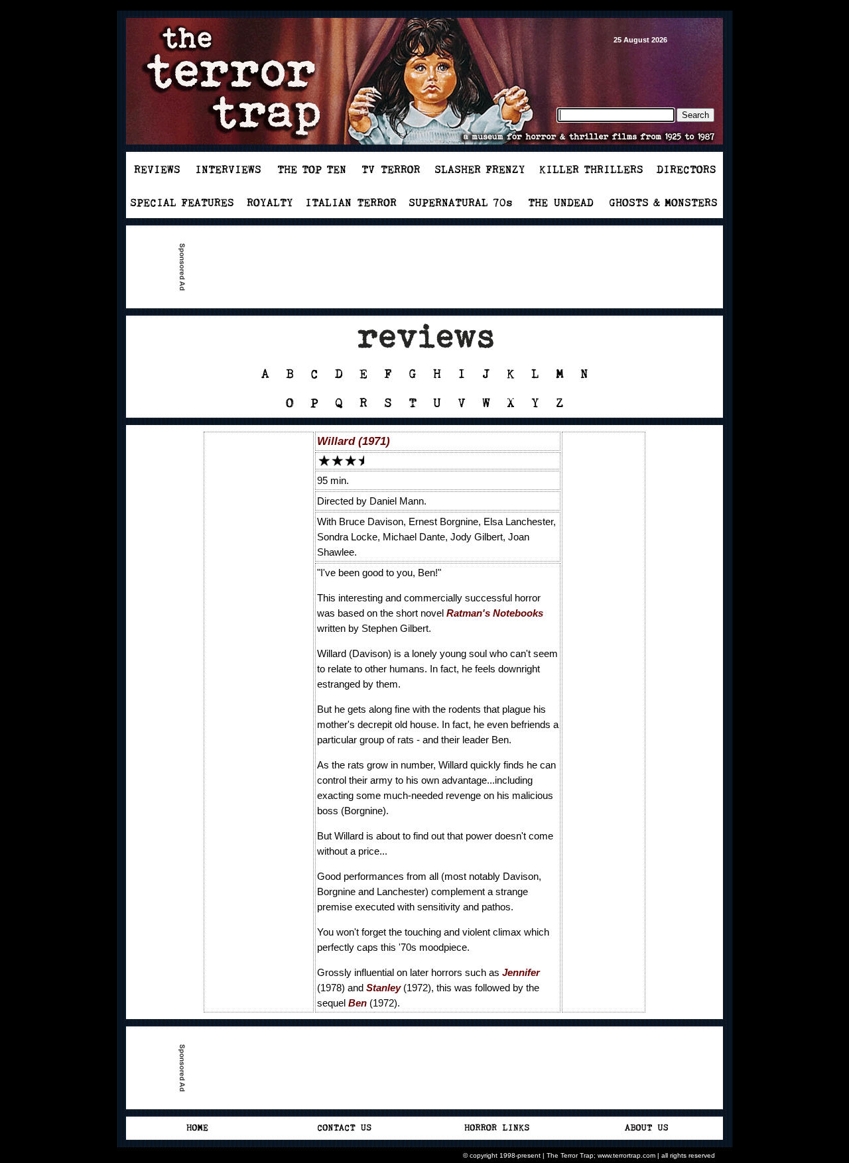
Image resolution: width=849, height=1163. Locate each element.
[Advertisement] (429, 267)
